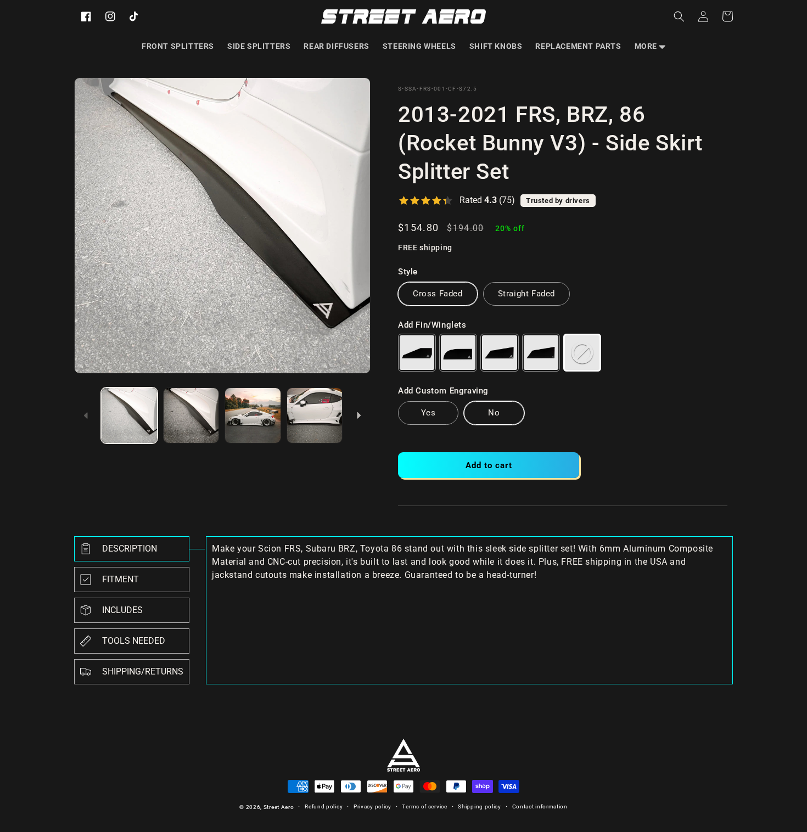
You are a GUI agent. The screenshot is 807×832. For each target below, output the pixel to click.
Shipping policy (479, 806)
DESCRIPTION (129, 548)
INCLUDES (122, 610)
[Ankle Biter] (417, 353)
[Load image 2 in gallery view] (191, 415)
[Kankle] (458, 353)
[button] (650, 46)
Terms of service (424, 806)
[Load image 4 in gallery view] (315, 415)
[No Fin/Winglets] (582, 353)
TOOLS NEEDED (133, 641)
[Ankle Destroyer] (499, 353)
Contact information (540, 806)
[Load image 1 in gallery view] (129, 415)
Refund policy (324, 806)
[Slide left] (86, 415)
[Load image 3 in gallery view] (253, 415)
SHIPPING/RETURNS (142, 671)
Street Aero (279, 807)
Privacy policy (372, 806)
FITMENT (120, 579)
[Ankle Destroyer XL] (541, 353)
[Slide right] (358, 415)
